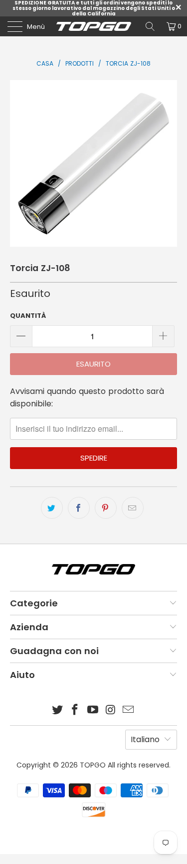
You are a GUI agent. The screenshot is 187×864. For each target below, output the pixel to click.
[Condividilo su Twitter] (52, 508)
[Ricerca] (150, 26)
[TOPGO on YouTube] (93, 710)
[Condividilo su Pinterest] (106, 508)
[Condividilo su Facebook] (79, 508)
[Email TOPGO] (128, 710)
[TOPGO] (94, 26)
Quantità (28, 315)
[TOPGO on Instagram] (110, 710)
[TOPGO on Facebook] (75, 710)
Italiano (145, 739)
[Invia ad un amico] (133, 508)
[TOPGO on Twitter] (57, 710)
